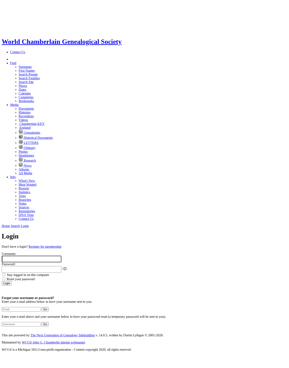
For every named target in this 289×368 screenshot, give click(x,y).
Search (15, 226)
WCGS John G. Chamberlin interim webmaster (53, 342)
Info (13, 177)
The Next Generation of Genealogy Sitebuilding (62, 335)
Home (6, 226)
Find (13, 63)
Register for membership (45, 246)
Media (14, 105)
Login (25, 226)
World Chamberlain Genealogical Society (62, 41)
